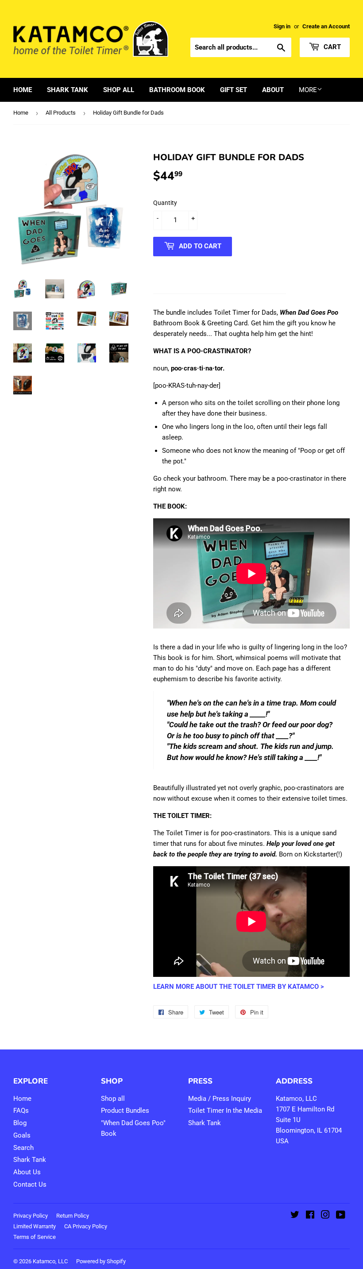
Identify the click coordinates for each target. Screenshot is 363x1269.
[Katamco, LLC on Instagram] (325, 1216)
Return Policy (72, 1215)
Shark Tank (67, 90)
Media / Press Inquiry (219, 1099)
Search (23, 1148)
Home (22, 90)
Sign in (282, 26)
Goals (22, 1135)
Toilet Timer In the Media (225, 1111)
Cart (331, 47)
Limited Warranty (34, 1226)
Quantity (165, 202)
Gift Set (233, 90)
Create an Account (326, 26)
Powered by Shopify (101, 1261)
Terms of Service (34, 1237)
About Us (27, 1172)
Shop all (113, 1099)
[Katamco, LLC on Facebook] (310, 1216)
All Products (61, 112)
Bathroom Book (177, 90)
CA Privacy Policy (85, 1226)
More (308, 90)
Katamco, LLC (50, 1261)
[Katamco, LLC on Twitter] (294, 1216)
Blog (20, 1123)
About (273, 90)
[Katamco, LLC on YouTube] (340, 1216)
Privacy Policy (30, 1215)
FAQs (21, 1111)
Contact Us (29, 1184)
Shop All (118, 90)
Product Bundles (125, 1111)
